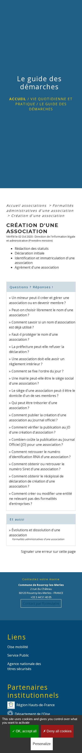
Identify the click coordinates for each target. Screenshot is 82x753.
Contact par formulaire (41, 603)
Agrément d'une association (37, 267)
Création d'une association (38, 215)
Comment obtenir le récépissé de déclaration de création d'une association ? (36, 481)
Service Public (18, 655)
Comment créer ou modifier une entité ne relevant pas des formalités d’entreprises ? (40, 498)
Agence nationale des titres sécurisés (24, 666)
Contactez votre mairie (41, 579)
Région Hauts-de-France (35, 705)
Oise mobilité (17, 647)
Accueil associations (27, 205)
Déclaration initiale (29, 253)
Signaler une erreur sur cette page (48, 551)
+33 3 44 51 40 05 (41, 597)
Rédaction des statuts (32, 248)
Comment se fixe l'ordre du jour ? (37, 371)
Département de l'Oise (32, 714)
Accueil (17, 99)
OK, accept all (26, 731)
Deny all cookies (58, 731)
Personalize (42, 744)
